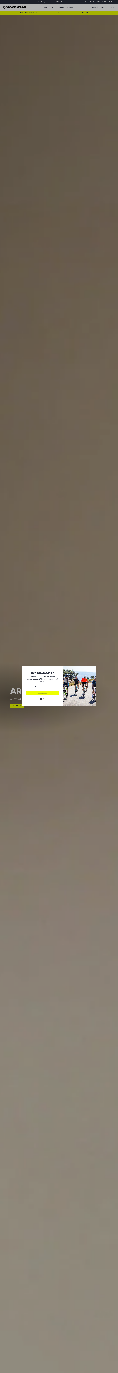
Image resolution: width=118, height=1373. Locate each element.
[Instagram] (43, 699)
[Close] (94, 668)
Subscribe (42, 693)
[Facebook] (41, 699)
